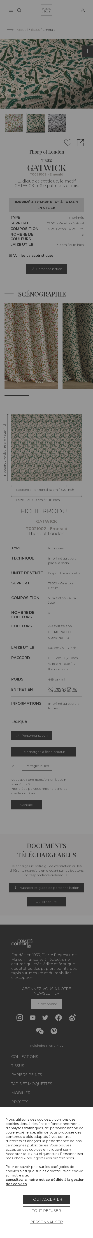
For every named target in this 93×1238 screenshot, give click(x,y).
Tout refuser (46, 1211)
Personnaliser (46, 1222)
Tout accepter (46, 1199)
